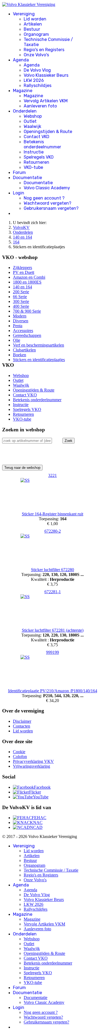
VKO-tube (33, 167)
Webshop (33, 116)
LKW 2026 (34, 80)
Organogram (36, 34)
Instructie (34, 152)
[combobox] (27, 440)
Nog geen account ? (44, 198)
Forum (19, 172)
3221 (52, 475)
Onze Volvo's (36, 54)
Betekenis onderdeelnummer (42, 144)
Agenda (21, 59)
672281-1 (52, 591)
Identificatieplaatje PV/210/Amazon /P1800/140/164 (52, 691)
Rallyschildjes (37, 85)
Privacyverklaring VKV (33, 761)
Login (18, 192)
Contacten (21, 726)
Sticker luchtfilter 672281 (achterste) (52, 630)
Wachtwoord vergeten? (47, 203)
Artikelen (33, 24)
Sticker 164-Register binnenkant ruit (52, 514)
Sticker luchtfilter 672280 (52, 569)
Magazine (22, 90)
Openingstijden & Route (48, 131)
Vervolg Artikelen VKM (46, 100)
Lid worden (35, 19)
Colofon (20, 756)
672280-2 (52, 531)
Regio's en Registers (44, 49)
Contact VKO (36, 136)
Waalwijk (32, 126)
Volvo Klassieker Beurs (46, 75)
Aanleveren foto (40, 106)
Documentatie (27, 177)
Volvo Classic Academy (47, 187)
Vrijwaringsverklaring (31, 766)
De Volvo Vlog (37, 70)
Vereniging (24, 13)
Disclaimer (22, 721)
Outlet (30, 121)
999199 (52, 652)
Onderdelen (25, 111)
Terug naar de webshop (22, 468)
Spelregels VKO (39, 157)
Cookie (19, 751)
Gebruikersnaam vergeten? (51, 208)
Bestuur (32, 29)
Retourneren (36, 162)
